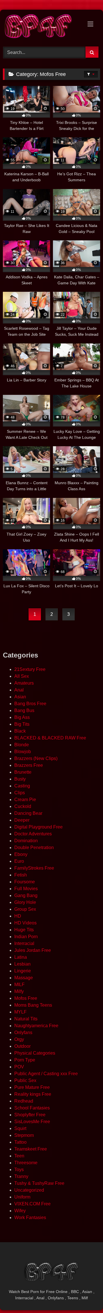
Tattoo (20, 1142)
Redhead (23, 1101)
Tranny (21, 1176)
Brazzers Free (28, 765)
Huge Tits (24, 929)
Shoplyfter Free (29, 1114)
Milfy (19, 991)
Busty (20, 779)
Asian (20, 696)
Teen (19, 1155)
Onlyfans (23, 1032)
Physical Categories (34, 1053)
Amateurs (24, 683)
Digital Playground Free (38, 827)
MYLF (20, 1012)
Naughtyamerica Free (36, 1025)
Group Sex (25, 909)
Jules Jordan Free (32, 950)
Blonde (21, 744)
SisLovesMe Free (32, 1121)
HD (17, 916)
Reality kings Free (32, 1094)
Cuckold (22, 806)
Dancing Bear (28, 813)
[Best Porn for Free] (42, 27)
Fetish (20, 874)
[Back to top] (85, 1296)
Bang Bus (24, 710)
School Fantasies (32, 1107)
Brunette (22, 772)
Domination (26, 840)
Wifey (20, 1210)
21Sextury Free (29, 669)
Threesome (25, 1162)
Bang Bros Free (30, 703)
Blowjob (22, 751)
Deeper (21, 820)
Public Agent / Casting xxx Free (46, 1073)
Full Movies (26, 888)
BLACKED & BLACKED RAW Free (50, 737)
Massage (23, 977)
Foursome (24, 881)
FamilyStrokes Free (34, 868)
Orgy (19, 1039)
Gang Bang (25, 895)
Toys (19, 1169)
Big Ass (22, 717)
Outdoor (22, 1046)
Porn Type (24, 1059)
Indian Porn (26, 936)
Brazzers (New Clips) (36, 758)
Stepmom (24, 1135)
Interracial (24, 943)
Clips (19, 792)
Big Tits (21, 724)
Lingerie (22, 970)
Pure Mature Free (32, 1087)
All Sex (21, 676)
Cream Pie (25, 799)
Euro (19, 861)
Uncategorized (29, 1190)
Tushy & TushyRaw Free (39, 1183)
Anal (19, 689)
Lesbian (22, 964)
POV (19, 1066)
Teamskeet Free (30, 1149)
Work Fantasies (30, 1217)
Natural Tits (25, 1018)
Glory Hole (25, 902)
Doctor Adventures (33, 833)
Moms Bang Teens (33, 1005)
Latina (20, 957)
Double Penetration (34, 847)
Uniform (22, 1197)
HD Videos (25, 922)
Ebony (20, 854)
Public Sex (25, 1080)
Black (20, 731)
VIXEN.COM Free (32, 1203)
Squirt (20, 1128)
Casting (22, 785)
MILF (19, 984)
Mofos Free (25, 998)
